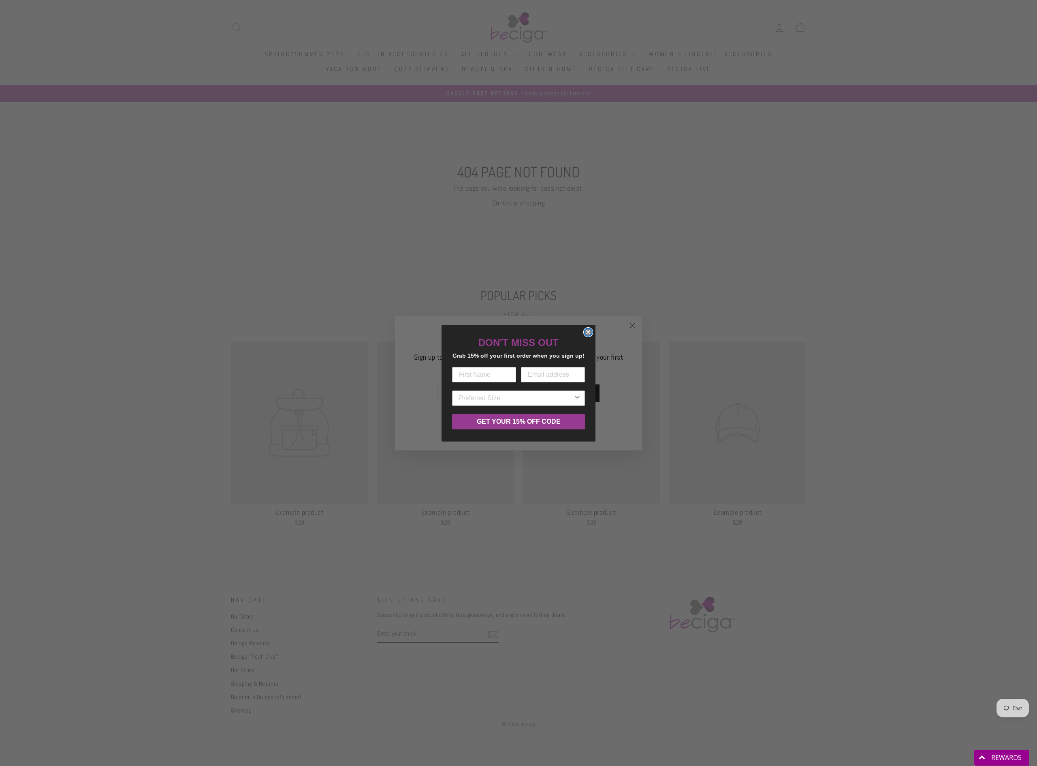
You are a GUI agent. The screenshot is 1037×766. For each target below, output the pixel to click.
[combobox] (516, 398)
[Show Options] (577, 398)
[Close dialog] (588, 332)
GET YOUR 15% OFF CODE (519, 421)
